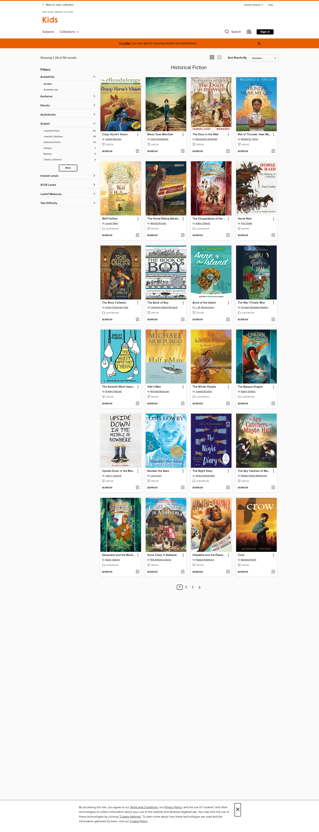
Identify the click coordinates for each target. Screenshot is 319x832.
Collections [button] (68, 32)
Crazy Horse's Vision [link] (115, 134)
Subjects (48, 32)
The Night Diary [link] (202, 471)
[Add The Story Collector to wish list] (137, 319)
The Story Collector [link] (114, 302)
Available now (51, 89)
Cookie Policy (138, 821)
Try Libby (125, 43)
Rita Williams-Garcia (160, 559)
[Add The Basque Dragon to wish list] (273, 403)
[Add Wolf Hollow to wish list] (137, 235)
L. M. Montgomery (205, 307)
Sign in (265, 32)
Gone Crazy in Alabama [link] (162, 555)
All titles (48, 84)
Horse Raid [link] (244, 218)
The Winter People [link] (204, 387)
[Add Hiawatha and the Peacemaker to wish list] (228, 572)
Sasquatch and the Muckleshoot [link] (119, 555)
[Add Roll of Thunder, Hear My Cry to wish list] (273, 151)
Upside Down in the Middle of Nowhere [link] (119, 471)
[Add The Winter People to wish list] (228, 403)
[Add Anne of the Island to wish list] (228, 319)
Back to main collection (59, 5)
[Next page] (199, 587)
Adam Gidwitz (203, 223)
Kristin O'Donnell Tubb (116, 307)
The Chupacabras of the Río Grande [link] (209, 218)
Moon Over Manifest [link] (160, 134)
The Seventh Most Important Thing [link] (119, 387)
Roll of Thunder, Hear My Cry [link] (255, 134)
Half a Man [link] (154, 387)
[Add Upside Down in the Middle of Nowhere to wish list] (137, 487)
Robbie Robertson (205, 559)
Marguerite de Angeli (206, 139)
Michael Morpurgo (159, 391)
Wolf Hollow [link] (109, 218)
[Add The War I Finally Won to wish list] (273, 319)
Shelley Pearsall (113, 391)
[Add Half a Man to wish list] (182, 403)
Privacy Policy (173, 807)
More (68, 168)
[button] (253, 5)
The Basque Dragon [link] (250, 387)
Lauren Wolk (111, 223)
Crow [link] (241, 555)
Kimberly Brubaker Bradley (254, 307)
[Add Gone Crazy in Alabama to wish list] (182, 572)
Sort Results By (237, 58)
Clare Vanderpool (159, 139)
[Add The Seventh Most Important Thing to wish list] (137, 403)
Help (270, 5)
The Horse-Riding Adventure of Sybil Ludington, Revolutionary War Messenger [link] (164, 218)
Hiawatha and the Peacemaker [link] (209, 555)
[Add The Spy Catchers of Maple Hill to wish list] (273, 487)
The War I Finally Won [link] (251, 302)
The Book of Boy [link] (158, 302)
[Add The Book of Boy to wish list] (182, 319)
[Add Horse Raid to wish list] (273, 235)
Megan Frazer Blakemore (254, 475)
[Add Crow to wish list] (273, 572)
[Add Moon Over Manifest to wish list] (182, 151)
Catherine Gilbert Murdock (164, 307)
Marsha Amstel (158, 223)
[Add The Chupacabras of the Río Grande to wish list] (228, 235)
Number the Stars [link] (158, 471)
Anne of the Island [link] (204, 302)
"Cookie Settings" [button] (130, 817)
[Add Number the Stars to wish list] (182, 487)
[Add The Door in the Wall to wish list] (228, 151)
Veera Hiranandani (205, 475)
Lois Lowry (156, 475)
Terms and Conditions (144, 807)
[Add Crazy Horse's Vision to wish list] (137, 151)
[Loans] (249, 32)
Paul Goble (246, 223)
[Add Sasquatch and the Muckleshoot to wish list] (137, 572)
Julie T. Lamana (113, 475)
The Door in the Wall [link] (205, 134)
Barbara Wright (248, 559)
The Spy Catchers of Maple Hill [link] (255, 471)
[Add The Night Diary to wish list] (228, 487)
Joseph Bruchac (113, 139)
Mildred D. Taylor (249, 139)
